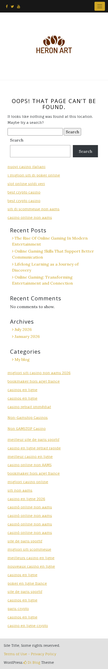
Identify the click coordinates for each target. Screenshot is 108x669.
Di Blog (33, 662)
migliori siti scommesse (29, 549)
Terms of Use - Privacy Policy (30, 654)
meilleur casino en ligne (30, 456)
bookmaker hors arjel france (34, 381)
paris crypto (18, 608)
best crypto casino (24, 192)
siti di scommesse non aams (34, 209)
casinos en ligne (22, 390)
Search (16, 140)
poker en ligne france (27, 583)
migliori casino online (28, 482)
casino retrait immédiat (29, 407)
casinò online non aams (30, 507)
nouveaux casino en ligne (31, 566)
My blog (22, 359)
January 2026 (27, 336)
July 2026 (23, 329)
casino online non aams (30, 217)
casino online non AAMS (29, 465)
